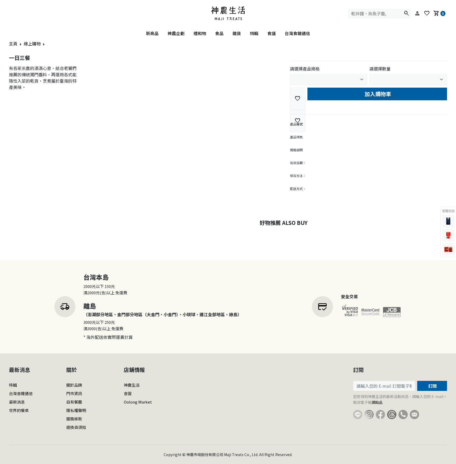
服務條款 (74, 419)
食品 (219, 33)
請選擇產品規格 (305, 68)
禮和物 (199, 33)
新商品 (152, 33)
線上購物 (32, 43)
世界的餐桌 (19, 410)
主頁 (13, 43)
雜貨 (236, 33)
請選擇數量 (380, 68)
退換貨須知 (76, 427)
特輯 (254, 33)
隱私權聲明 (76, 410)
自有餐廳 (74, 402)
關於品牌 (74, 385)
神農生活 (132, 385)
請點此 (377, 402)
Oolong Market (138, 402)
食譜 (271, 33)
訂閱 (432, 386)
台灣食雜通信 (297, 33)
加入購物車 (377, 94)
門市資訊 (74, 393)
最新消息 (17, 402)
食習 (128, 393)
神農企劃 (176, 33)
